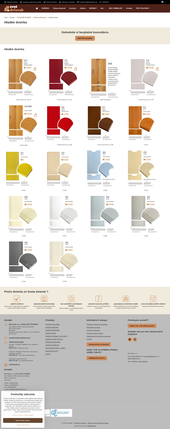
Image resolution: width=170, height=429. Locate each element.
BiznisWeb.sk (92, 426)
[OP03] (61, 413)
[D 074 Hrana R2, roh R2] (64, 78)
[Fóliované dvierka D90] (23, 214)
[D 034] (64, 168)
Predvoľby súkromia (80, 423)
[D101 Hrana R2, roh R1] (23, 78)
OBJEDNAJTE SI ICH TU (97, 358)
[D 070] (146, 168)
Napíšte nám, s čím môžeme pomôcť (142, 326)
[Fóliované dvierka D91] (64, 214)
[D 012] (146, 123)
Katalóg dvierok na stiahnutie (99, 344)
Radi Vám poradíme (85, 38)
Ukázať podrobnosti (23, 425)
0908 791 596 (13, 360)
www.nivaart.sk (143, 361)
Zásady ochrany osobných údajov (98, 423)
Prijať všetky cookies (23, 420)
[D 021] (23, 168)
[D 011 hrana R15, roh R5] (105, 123)
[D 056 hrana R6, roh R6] (64, 123)
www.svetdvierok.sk (150, 356)
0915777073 (13, 348)
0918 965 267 (13, 355)
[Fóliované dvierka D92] (105, 214)
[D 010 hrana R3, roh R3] (146, 78)
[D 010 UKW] (23, 123)
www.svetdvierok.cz (134, 358)
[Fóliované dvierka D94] (23, 259)
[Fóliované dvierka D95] (64, 259)
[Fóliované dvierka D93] (146, 214)
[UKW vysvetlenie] (105, 78)
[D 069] (105, 168)
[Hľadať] (164, 8)
